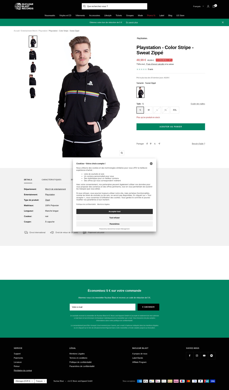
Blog (170, 15)
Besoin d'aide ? (198, 144)
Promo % (151, 15)
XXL (175, 110)
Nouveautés (50, 15)
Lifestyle (107, 15)
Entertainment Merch (29, 31)
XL (165, 110)
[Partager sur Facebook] (147, 144)
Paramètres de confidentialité (81, 366)
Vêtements (80, 15)
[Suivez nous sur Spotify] (211, 355)
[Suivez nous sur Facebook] (189, 355)
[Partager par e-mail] (159, 144)
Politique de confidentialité (80, 362)
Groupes (130, 15)
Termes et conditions (78, 358)
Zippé (47, 200)
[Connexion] (208, 6)
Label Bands (137, 358)
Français (197, 6)
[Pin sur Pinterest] (150, 144)
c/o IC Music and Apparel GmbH (80, 381)
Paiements (18, 358)
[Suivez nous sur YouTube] (204, 355)
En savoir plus (132, 22)
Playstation (43, 31)
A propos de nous (139, 354)
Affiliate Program (139, 362)
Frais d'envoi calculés (155, 64)
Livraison (18, 362)
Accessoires (94, 15)
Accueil (16, 31)
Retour (17, 366)
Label (161, 15)
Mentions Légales (77, 354)
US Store (180, 15)
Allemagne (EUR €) (23, 381)
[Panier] (214, 6)
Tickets (119, 15)
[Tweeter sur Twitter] (155, 144)
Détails (28, 180)
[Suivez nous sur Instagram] (197, 355)
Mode (140, 15)
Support (17, 354)
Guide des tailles (198, 104)
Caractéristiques (51, 180)
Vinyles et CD (65, 15)
